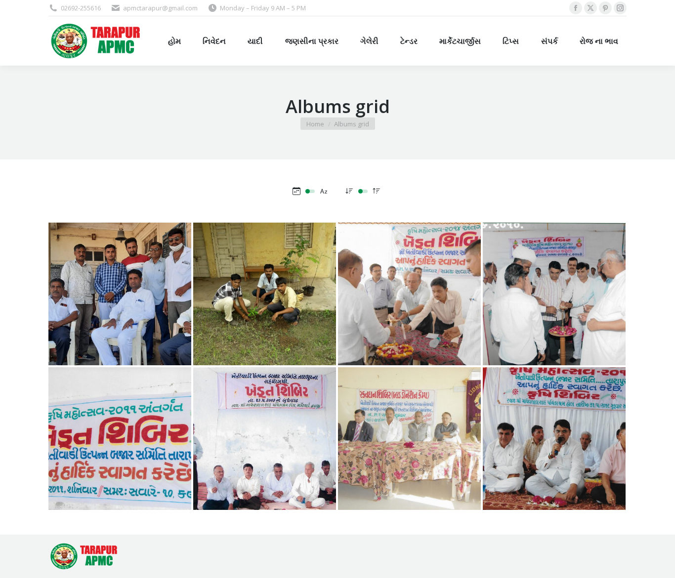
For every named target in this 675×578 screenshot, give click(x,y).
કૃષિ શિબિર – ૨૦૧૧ (120, 458)
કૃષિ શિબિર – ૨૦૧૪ (409, 314)
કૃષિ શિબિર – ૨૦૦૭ (264, 458)
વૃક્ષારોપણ (265, 314)
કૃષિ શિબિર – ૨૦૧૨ (554, 458)
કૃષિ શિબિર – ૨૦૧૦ (554, 314)
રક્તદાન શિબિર (409, 458)
